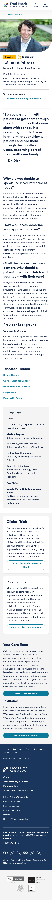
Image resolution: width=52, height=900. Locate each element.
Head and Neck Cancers (16, 386)
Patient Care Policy (11, 810)
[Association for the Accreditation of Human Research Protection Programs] (20, 888)
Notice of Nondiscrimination (15, 819)
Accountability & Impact (15, 781)
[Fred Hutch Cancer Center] (15, 769)
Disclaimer (7, 815)
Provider (9, 57)
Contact (7, 777)
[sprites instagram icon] (32, 853)
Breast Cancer (11, 375)
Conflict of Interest (11, 801)
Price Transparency (11, 806)
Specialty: (9, 68)
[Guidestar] (31, 888)
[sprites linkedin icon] (19, 853)
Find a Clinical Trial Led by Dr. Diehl (26, 565)
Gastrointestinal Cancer (16, 380)
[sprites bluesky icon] (39, 853)
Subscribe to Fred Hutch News (19, 790)
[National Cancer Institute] (15, 879)
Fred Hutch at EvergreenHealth (24, 98)
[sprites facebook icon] (5, 853)
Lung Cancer (10, 392)
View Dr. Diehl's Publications (26, 627)
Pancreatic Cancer (13, 398)
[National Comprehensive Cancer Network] (36, 880)
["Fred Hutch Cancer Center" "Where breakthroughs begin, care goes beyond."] (15, 5)
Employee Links (11, 786)
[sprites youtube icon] (25, 853)
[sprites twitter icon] (12, 853)
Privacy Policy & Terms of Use (16, 797)
